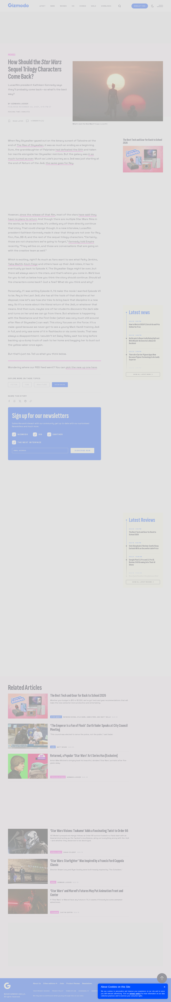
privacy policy (135, 994)
